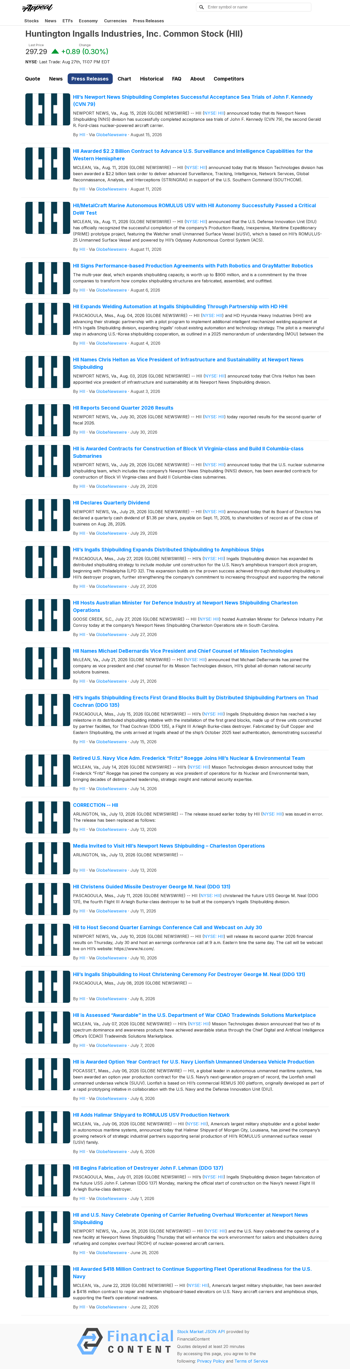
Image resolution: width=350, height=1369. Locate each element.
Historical (151, 79)
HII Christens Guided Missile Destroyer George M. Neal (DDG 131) (151, 887)
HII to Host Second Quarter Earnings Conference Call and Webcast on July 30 (167, 927)
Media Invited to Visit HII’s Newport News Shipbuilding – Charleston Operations (169, 846)
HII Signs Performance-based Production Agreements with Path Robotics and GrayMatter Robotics (193, 266)
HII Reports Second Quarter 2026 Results (123, 408)
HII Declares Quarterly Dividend (111, 503)
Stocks (31, 20)
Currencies (115, 20)
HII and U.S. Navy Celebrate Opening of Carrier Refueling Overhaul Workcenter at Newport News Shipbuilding (190, 1218)
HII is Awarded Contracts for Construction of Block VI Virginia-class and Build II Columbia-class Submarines (188, 452)
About (197, 79)
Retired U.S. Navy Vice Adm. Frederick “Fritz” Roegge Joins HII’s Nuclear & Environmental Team (189, 758)
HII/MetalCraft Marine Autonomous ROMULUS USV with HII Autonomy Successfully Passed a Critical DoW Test (194, 209)
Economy (88, 20)
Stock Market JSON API (201, 1331)
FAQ (176, 79)
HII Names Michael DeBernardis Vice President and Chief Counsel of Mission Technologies (183, 651)
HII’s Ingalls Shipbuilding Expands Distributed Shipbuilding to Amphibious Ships (168, 550)
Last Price (36, 45)
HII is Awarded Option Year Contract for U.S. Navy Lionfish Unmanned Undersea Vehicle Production (193, 1062)
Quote (32, 79)
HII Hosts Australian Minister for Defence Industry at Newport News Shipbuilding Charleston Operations (185, 606)
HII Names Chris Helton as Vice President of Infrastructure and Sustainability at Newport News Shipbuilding (188, 363)
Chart (124, 79)
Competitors (229, 79)
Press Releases (148, 20)
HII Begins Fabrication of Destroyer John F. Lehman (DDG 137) (148, 1168)
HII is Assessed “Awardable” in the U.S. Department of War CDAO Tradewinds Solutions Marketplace (194, 1015)
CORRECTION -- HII (95, 805)
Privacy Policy (211, 1361)
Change (85, 45)
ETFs (68, 20)
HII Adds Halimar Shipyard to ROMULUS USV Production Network (151, 1115)
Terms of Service (251, 1361)
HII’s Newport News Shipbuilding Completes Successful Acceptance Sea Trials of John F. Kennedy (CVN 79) (193, 100)
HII (82, 134)
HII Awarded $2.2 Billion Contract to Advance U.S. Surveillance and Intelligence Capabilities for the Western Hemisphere (193, 155)
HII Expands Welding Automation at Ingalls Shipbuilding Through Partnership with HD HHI (180, 306)
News (50, 20)
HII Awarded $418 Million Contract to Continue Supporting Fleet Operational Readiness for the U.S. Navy (192, 1272)
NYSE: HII (214, 113)
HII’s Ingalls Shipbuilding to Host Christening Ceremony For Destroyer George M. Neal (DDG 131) (189, 974)
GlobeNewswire (111, 134)
